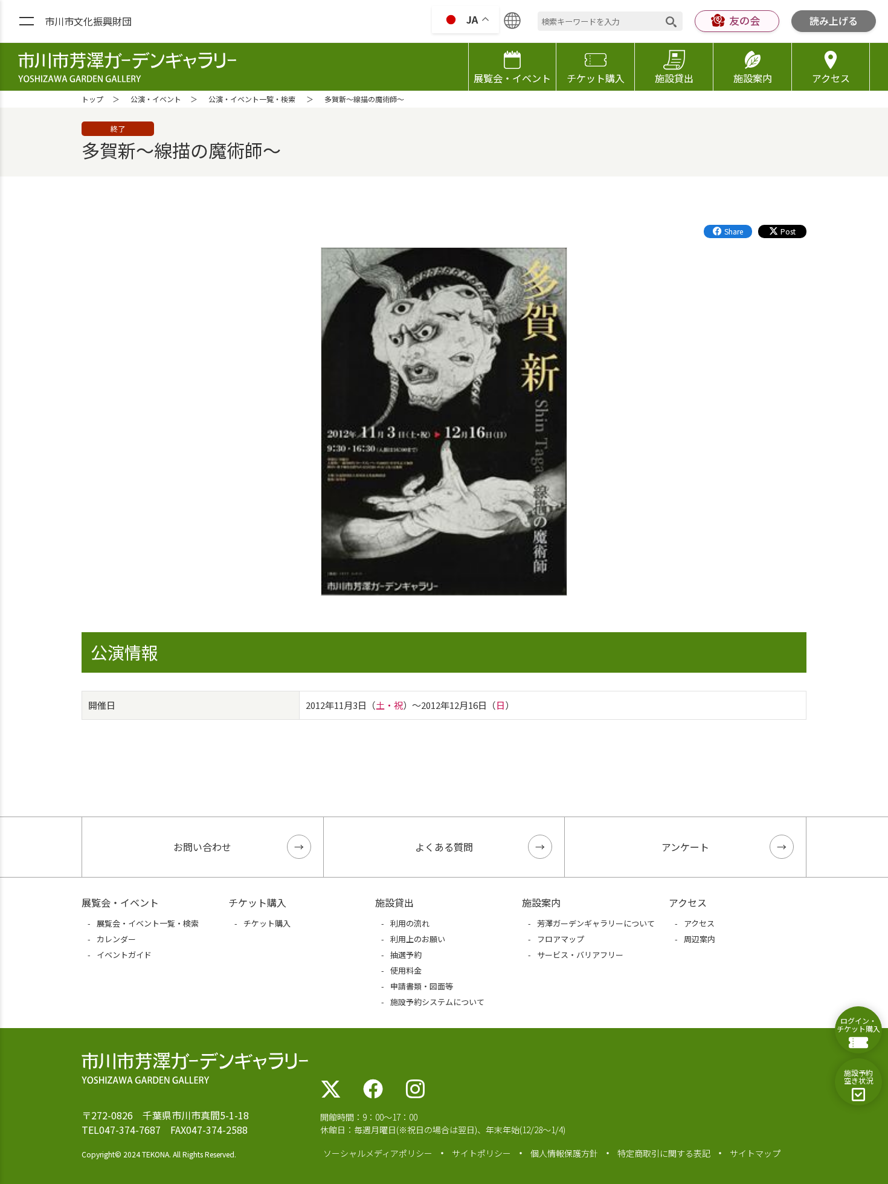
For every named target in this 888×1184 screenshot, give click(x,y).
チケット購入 (596, 78)
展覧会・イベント (512, 78)
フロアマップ (560, 939)
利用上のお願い (417, 939)
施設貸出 (674, 78)
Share (733, 231)
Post (788, 231)
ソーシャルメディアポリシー (378, 1153)
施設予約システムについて (437, 1002)
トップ (92, 99)
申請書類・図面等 (421, 986)
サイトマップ (755, 1153)
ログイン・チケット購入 (858, 1024)
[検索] (671, 21)
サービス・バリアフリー (580, 955)
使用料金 (406, 970)
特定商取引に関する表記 (663, 1153)
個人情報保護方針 (564, 1153)
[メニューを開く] (26, 22)
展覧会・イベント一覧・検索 (148, 923)
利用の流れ (410, 923)
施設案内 (752, 78)
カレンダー (116, 939)
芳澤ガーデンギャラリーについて (596, 923)
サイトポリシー (481, 1153)
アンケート (685, 846)
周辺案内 (699, 939)
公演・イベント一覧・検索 (251, 99)
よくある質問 (444, 846)
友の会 (744, 20)
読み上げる (833, 20)
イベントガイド (124, 955)
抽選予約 (406, 955)
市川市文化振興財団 (88, 21)
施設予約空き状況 (858, 1076)
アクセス (831, 78)
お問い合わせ (202, 846)
